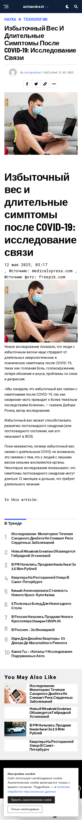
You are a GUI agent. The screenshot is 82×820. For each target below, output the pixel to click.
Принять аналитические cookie (31, 799)
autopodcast (33, 72)
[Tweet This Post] (36, 84)
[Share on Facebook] (27, 84)
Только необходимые (25, 809)
